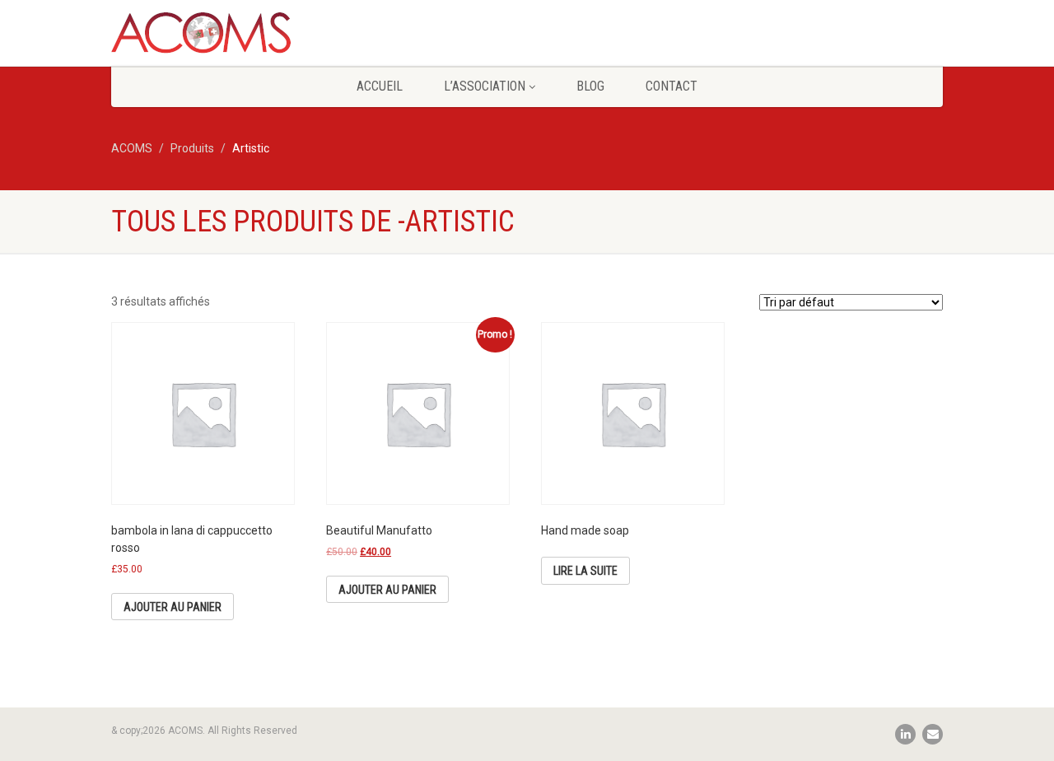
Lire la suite (585, 570)
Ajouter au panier (173, 607)
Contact (671, 86)
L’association (484, 86)
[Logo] (241, 39)
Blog (590, 86)
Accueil (380, 86)
